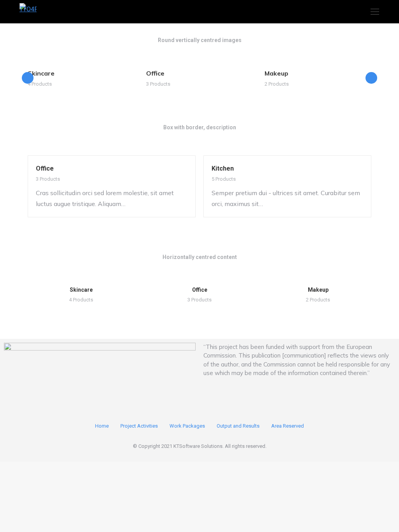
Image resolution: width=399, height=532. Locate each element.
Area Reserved (287, 426)
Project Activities (139, 426)
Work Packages (187, 426)
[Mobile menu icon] (375, 11)
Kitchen (223, 168)
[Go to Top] (387, 520)
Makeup (276, 73)
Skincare (41, 73)
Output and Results (238, 426)
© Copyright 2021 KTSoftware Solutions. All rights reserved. (200, 446)
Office (155, 73)
